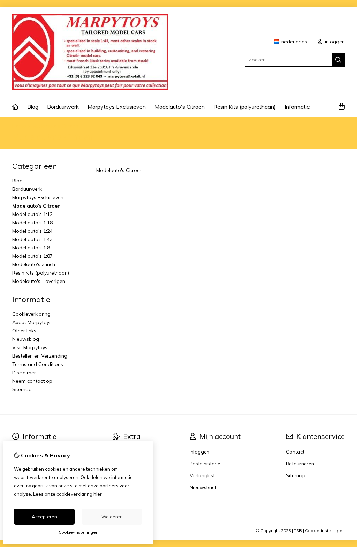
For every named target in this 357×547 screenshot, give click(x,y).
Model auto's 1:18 (32, 222)
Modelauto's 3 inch (33, 264)
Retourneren (300, 463)
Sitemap (22, 389)
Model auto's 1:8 (31, 248)
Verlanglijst (202, 475)
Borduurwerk (63, 106)
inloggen (334, 41)
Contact (295, 452)
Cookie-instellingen (325, 530)
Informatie (297, 106)
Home (19, 126)
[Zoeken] (338, 60)
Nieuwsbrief (203, 487)
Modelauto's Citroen (179, 106)
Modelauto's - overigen (38, 281)
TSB (298, 530)
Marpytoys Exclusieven (117, 106)
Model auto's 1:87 (32, 256)
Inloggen (200, 452)
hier (97, 494)
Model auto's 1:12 (32, 214)
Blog (32, 106)
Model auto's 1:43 (32, 239)
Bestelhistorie (205, 463)
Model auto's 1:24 (32, 231)
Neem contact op (32, 381)
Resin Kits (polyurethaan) (244, 106)
